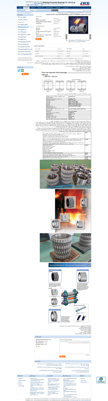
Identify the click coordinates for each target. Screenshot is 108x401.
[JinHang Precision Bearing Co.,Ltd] (41, 5)
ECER (68, 398)
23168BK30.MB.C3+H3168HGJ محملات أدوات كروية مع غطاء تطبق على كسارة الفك (37, 389)
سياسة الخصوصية (87, 398)
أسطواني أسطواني (24, 24)
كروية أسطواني (23, 36)
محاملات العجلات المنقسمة (25, 51)
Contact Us (58, 7)
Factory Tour (40, 7)
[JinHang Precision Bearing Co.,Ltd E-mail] (39, 346)
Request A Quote (22, 380)
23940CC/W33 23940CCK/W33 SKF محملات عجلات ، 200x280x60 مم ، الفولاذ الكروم (37, 393)
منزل (18, 12)
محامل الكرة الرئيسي (24, 44)
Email (35, 3)
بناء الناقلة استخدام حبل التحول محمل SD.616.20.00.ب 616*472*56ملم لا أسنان (54, 388)
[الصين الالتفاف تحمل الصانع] (85, 3)
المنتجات (21, 12)
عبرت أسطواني (23, 39)
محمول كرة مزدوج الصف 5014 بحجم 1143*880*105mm (54, 384)
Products (26, 7)
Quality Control (49, 7)
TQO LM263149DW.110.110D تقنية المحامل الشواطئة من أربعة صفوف (69, 385)
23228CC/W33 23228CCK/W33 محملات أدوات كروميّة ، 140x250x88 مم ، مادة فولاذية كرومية (37, 384)
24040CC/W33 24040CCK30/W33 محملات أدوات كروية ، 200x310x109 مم (37, 379)
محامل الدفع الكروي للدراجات (26, 54)
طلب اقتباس (39, 3)
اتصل (39, 39)
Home (20, 7)
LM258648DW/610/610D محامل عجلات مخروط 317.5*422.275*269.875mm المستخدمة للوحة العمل (70, 380)
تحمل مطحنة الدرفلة (28, 12)
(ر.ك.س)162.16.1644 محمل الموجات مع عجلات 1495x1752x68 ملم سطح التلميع (53, 393)
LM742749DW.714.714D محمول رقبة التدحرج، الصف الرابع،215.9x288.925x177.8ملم (70, 396)
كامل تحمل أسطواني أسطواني (26, 49)
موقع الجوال (20, 385)
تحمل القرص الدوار (23, 19)
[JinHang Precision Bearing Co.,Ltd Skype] (36, 346)
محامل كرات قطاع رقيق (25, 46)
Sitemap (20, 384)
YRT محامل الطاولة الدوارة (25, 41)
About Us (33, 7)
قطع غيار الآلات (23, 31)
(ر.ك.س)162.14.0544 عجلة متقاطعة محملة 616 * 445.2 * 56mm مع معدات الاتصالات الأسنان (54, 380)
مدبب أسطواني (23, 29)
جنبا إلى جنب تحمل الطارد (25, 34)
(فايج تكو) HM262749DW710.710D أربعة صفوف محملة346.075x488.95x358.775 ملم (70, 390)
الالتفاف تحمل (23, 17)
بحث (55, 10)
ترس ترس (22, 22)
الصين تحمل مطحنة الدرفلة (78, 398)
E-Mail (19, 382)
